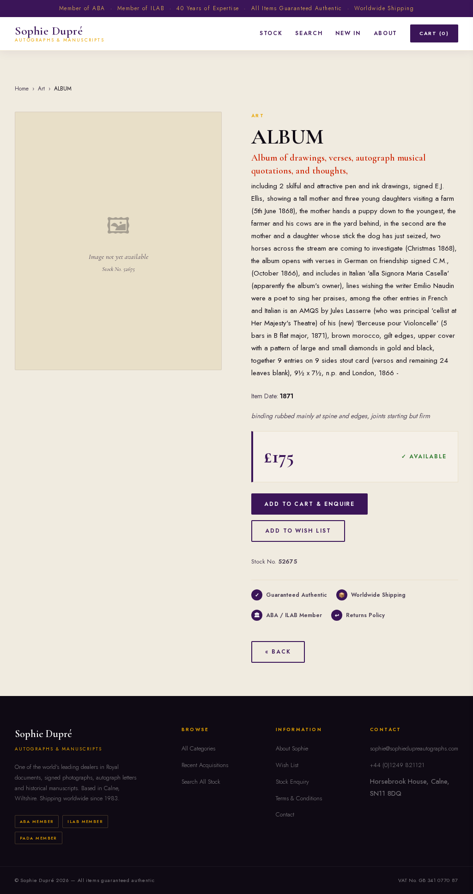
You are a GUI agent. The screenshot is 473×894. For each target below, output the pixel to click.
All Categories (198, 748)
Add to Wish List (298, 531)
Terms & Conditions (299, 798)
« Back (278, 652)
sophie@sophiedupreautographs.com (414, 748)
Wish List (287, 765)
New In (347, 33)
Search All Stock (201, 781)
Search (308, 33)
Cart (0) (434, 33)
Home (22, 88)
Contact (285, 814)
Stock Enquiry (292, 781)
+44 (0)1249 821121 (397, 765)
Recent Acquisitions (205, 765)
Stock (271, 33)
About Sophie (292, 748)
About (385, 33)
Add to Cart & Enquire (309, 504)
